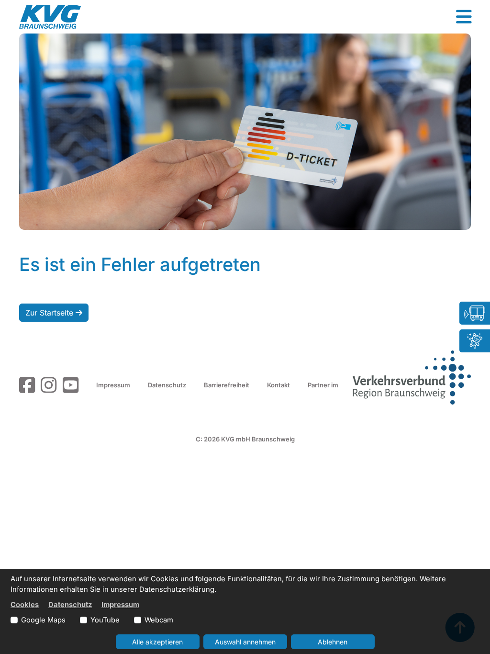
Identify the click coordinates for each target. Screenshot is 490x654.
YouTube (105, 620)
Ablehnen (332, 642)
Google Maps (43, 620)
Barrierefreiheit (226, 385)
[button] (464, 17)
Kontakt (278, 385)
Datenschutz (167, 385)
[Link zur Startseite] (50, 17)
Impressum (113, 385)
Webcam (159, 620)
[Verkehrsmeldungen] (474, 313)
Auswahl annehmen (245, 642)
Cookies (25, 604)
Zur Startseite (50, 312)
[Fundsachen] (474, 340)
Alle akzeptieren (157, 642)
